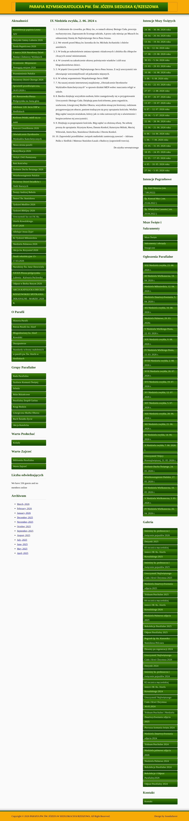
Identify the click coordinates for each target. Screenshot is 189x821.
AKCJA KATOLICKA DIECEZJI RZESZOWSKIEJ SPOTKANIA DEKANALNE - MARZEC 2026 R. (28, 296)
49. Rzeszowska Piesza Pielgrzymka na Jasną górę (26, 98)
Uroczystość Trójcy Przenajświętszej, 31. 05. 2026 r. (160, 458)
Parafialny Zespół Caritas (25, 400)
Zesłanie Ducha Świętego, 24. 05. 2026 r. (158, 468)
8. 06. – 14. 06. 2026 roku (156, 133)
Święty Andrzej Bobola (24, 192)
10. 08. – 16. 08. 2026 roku (157, 72)
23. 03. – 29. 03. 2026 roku (157, 66)
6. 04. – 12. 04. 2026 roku (156, 48)
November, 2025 (25, 522)
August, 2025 (23, 535)
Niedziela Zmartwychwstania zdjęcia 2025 (158, 586)
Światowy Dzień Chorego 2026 (28, 79)
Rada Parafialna (21, 376)
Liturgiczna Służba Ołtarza (26, 413)
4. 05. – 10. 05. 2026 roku (156, 164)
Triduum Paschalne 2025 (156, 594)
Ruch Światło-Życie (22, 419)
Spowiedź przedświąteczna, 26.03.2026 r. (26, 88)
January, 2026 (24, 513)
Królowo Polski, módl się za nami (26, 119)
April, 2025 (22, 553)
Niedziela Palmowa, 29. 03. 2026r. (157, 320)
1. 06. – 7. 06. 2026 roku (156, 140)
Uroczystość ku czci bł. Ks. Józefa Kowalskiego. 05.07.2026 (26, 221)
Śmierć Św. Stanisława (24, 198)
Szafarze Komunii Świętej (25, 382)
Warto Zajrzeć (20, 466)
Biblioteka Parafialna (23, 460)
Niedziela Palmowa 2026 (25, 244)
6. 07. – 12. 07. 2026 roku (156, 109)
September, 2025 (25, 531)
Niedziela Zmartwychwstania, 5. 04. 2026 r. (160, 299)
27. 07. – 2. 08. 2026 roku (156, 91)
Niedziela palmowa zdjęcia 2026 (157, 752)
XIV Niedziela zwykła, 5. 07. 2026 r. (158, 405)
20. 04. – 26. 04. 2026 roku (157, 35)
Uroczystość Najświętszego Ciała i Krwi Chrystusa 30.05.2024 (157, 702)
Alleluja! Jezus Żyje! (23, 231)
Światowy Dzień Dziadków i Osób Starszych (27, 183)
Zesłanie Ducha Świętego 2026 (28, 169)
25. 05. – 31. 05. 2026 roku (157, 146)
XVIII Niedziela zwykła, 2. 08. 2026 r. (159, 362)
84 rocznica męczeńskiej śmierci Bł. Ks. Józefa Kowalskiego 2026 (156, 605)
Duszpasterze (19, 343)
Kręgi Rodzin (19, 406)
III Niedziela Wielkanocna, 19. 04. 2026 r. (159, 278)
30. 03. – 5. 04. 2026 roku (156, 60)
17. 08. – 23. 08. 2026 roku (157, 54)
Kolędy (16, 442)
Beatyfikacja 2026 (22, 151)
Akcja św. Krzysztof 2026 (25, 250)
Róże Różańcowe (21, 394)
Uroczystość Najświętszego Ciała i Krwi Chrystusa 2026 (158, 657)
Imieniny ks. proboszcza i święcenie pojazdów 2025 (157, 564)
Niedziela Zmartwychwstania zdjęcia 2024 (158, 735)
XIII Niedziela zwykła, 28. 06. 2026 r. (159, 415)
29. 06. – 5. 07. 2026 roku (156, 115)
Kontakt (148, 801)
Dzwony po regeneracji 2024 (158, 649)
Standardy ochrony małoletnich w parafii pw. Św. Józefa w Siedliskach (28, 354)
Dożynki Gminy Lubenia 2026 (28, 40)
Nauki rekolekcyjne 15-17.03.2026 (24, 258)
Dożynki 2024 (151, 666)
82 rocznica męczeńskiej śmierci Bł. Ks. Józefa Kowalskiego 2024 (156, 687)
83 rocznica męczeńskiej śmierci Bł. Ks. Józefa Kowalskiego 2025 (156, 552)
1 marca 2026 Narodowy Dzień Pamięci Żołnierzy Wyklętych (28, 54)
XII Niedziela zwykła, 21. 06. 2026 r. (158, 426)
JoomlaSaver (171, 816)
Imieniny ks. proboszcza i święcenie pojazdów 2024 (157, 674)
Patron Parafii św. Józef (24, 327)
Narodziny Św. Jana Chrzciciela (28, 267)
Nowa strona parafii (22, 145)
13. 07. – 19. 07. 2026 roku (157, 103)
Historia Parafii (20, 320)
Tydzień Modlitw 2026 (24, 204)
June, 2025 (22, 544)
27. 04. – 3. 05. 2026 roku (156, 170)
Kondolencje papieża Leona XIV (26, 31)
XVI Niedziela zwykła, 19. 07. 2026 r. (159, 384)
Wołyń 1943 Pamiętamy (24, 157)
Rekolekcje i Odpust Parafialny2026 (154, 775)
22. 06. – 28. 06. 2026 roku (157, 121)
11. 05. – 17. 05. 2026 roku (157, 158)
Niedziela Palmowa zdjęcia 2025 (157, 617)
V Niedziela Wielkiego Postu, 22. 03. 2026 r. (158, 331)
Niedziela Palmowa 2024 (156, 761)
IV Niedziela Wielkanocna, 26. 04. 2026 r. (159, 511)
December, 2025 (25, 517)
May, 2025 (22, 548)
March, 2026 (23, 504)
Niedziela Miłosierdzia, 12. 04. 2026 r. (159, 288)
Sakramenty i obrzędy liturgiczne (155, 245)
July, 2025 (22, 540)
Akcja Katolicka (21, 425)
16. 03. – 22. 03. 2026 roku (157, 84)
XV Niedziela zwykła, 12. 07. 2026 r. (158, 394)
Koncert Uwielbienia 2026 (26, 128)
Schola (16, 388)
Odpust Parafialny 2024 (156, 784)
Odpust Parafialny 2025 (156, 632)
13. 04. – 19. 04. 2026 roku (157, 42)
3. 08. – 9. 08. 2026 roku (156, 78)
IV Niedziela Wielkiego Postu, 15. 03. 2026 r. (159, 352)
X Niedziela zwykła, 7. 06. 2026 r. (160, 447)
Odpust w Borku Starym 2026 (27, 283)
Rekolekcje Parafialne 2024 (158, 767)
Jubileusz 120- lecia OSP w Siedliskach (26, 109)
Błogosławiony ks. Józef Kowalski (25, 335)
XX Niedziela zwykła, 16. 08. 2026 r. (158, 310)
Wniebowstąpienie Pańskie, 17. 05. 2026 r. (159, 479)
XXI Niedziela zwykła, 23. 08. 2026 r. (159, 267)
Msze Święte (150, 237)
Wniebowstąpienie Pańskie (26, 175)
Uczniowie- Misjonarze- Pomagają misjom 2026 (25, 65)
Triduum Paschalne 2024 (156, 744)
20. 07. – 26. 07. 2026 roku (157, 97)
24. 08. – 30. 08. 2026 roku (157, 29)
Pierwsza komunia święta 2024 (159, 727)
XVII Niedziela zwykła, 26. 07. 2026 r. (159, 373)
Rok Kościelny (20, 163)
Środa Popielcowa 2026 (24, 46)
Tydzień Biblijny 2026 (24, 210)
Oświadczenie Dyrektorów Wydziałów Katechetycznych (27, 136)
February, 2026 (24, 508)
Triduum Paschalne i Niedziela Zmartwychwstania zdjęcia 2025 (159, 717)
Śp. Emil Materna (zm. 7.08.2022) (155, 190)
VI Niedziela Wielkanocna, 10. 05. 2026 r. (159, 490)
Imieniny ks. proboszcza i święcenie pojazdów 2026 (157, 533)
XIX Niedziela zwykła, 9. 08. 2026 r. (158, 341)
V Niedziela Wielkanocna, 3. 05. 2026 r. (160, 500)
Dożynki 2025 (151, 541)
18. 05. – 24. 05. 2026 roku (157, 152)
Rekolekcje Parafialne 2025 (158, 626)
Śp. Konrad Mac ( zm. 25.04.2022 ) (155, 200)
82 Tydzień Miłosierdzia (25, 238)
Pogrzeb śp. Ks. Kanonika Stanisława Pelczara (157, 640)
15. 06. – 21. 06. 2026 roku (157, 127)
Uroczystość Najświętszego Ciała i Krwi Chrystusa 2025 (158, 575)
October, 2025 (24, 526)
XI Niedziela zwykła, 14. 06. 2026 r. (158, 437)
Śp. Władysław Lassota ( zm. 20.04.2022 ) (158, 211)
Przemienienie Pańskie (24, 73)
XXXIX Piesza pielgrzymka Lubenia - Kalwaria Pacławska (28, 275)
